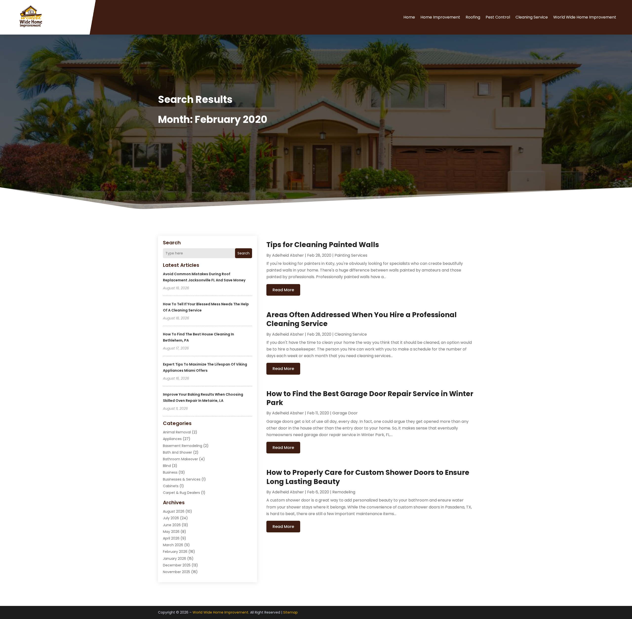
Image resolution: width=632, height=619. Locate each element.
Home (409, 17)
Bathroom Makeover (180, 459)
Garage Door (345, 413)
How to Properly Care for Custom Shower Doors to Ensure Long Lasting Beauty (367, 477)
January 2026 (174, 558)
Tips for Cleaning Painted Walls (322, 245)
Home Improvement (440, 17)
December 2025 (177, 565)
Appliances (172, 438)
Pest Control (498, 17)
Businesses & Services (181, 479)
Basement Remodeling (182, 445)
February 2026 (175, 551)
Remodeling (343, 492)
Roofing (473, 17)
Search (243, 253)
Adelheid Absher (288, 255)
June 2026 (172, 524)
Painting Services (351, 255)
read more (283, 290)
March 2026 (173, 544)
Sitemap (290, 612)
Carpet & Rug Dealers (181, 492)
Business (170, 472)
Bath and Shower (177, 452)
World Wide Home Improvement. (221, 612)
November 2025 (176, 571)
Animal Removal (177, 432)
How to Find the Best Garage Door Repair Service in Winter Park (369, 398)
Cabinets (170, 486)
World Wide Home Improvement (584, 17)
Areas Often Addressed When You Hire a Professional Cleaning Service (361, 319)
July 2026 (171, 518)
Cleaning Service (531, 17)
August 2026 (173, 511)
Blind (167, 465)
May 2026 (171, 531)
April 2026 (171, 538)
